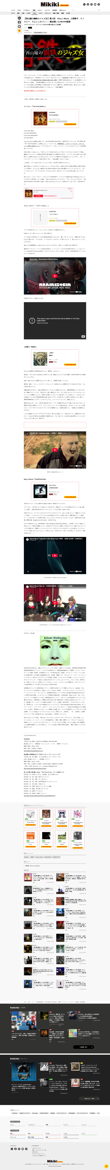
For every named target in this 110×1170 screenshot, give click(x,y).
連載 (34, 10)
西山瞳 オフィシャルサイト (33, 865)
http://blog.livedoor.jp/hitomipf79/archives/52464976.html (39, 796)
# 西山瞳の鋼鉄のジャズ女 (40, 32)
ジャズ (40, 13)
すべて (13, 13)
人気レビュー (62, 10)
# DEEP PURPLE (44, 1113)
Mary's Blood (39, 857)
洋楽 (23, 13)
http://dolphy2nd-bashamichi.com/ (33, 751)
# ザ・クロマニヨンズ (82, 1113)
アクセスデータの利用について (39, 1155)
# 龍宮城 (53, 1113)
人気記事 (54, 10)
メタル (34, 13)
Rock (55, 361)
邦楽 (18, 13)
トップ (13, 10)
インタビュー (26, 10)
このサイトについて (36, 1148)
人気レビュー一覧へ (89, 1098)
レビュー (40, 10)
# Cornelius (35, 1113)
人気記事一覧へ (84, 1047)
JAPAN (51, 361)
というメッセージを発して (31, 141)
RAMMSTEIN (56, 857)
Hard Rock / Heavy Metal (61, 121)
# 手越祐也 (92, 1113)
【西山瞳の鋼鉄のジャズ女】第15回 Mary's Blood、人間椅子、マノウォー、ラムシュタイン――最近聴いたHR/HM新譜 (60, 1002)
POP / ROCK (52, 121)
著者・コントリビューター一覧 (39, 1150)
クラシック (48, 13)
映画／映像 (56, 13)
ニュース (47, 10)
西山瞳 (26, 30)
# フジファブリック (61, 1113)
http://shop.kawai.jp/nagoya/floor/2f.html (35, 768)
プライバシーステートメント (38, 1153)
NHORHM (65, 77)
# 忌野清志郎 (72, 1113)
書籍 (62, 13)
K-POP (28, 13)
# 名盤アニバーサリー (25, 1113)
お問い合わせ (35, 1151)
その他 (68, 13)
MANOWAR (48, 857)
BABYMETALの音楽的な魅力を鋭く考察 (45, 80)
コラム (19, 10)
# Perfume (14, 1113)
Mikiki (25, 1002)
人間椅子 (32, 857)
